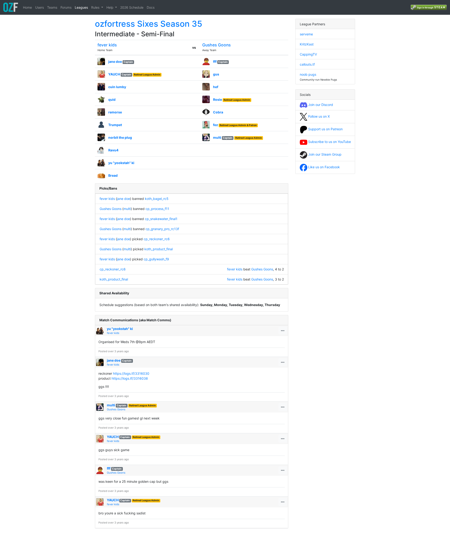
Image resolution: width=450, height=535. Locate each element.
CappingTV (308, 54)
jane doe (115, 62)
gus (216, 74)
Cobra (218, 112)
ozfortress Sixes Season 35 (148, 24)
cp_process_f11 (157, 209)
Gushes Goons (216, 44)
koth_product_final (158, 249)
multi (217, 137)
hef (215, 87)
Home (27, 7)
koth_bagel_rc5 (157, 199)
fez (215, 125)
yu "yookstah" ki (121, 163)
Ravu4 (113, 150)
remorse (115, 112)
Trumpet (115, 125)
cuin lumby (117, 87)
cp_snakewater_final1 (161, 219)
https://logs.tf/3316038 (130, 378)
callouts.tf (307, 64)
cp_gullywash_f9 (156, 259)
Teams (52, 7)
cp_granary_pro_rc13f (162, 229)
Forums (65, 7)
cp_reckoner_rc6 (157, 239)
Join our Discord (320, 105)
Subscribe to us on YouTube (329, 142)
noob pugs (308, 74)
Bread (113, 175)
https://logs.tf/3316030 (131, 373)
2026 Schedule (131, 7)
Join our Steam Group (324, 154)
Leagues (81, 7)
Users (39, 7)
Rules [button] (95, 7)
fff (215, 62)
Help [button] (110, 7)
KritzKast (307, 44)
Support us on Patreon (325, 129)
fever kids (107, 44)
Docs (150, 7)
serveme (306, 34)
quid (112, 99)
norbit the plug (120, 137)
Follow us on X (318, 116)
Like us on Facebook (323, 167)
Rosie (217, 99)
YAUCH (114, 74)
